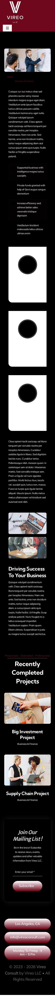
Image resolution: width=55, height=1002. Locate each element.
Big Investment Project (27, 734)
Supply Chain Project (27, 793)
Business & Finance (24, 81)
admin (10, 76)
